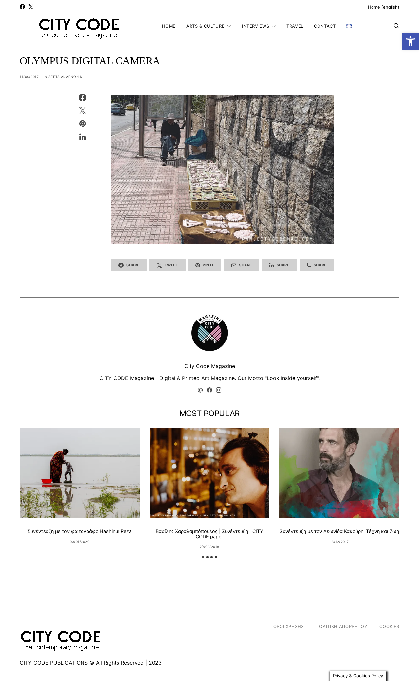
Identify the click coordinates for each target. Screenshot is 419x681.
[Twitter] (31, 6)
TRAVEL (294, 25)
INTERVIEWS (255, 25)
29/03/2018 (209, 547)
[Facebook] (22, 6)
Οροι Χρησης (288, 626)
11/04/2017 (29, 77)
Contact (325, 25)
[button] (410, 41)
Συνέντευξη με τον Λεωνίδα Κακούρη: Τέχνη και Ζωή (339, 531)
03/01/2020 (79, 541)
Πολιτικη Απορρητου (342, 626)
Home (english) (383, 6)
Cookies (389, 626)
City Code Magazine (209, 366)
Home (169, 25)
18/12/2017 (339, 541)
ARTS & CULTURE (205, 25)
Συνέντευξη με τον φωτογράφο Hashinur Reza (79, 531)
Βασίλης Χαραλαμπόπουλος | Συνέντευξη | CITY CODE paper (209, 533)
